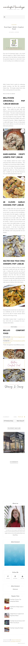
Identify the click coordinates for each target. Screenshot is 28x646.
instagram (15, 578)
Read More (15, 535)
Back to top (21, 643)
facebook (8, 578)
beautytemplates (16, 639)
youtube (22, 578)
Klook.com (15, 589)
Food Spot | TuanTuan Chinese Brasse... (11, 450)
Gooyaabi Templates (15, 641)
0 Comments (6, 416)
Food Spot (14, 24)
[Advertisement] (14, 73)
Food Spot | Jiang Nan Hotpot (16, 628)
